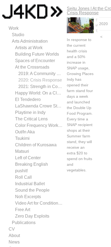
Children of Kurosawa (36, 145)
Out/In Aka (25, 132)
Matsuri (22, 151)
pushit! (21, 170)
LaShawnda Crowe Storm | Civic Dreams (39, 106)
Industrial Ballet (30, 183)
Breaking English (31, 164)
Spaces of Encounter (35, 60)
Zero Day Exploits (32, 216)
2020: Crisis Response (40, 80)
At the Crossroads (32, 67)
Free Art (22, 209)
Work (14, 28)
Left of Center (28, 157)
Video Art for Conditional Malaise (39, 203)
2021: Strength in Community (40, 86)
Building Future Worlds (37, 54)
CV (12, 229)
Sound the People (32, 190)
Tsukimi (22, 138)
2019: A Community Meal (40, 73)
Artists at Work (29, 47)
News (14, 242)
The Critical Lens (31, 119)
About (14, 235)
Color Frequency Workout (39, 125)
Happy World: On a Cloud (39, 93)
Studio (18, 34)
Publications (24, 222)
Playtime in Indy (30, 112)
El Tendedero (28, 99)
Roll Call (23, 177)
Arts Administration (30, 41)
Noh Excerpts (28, 196)
